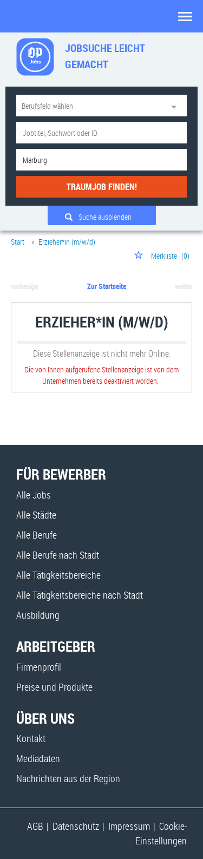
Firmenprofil (38, 666)
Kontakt (30, 738)
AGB (35, 825)
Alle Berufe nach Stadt (57, 554)
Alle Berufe (36, 534)
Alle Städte (36, 514)
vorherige (24, 286)
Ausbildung (38, 614)
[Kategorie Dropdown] (176, 105)
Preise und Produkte (54, 686)
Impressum (129, 825)
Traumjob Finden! (102, 187)
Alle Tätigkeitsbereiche (58, 574)
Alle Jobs (33, 494)
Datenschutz (76, 825)
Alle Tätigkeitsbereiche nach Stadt (79, 594)
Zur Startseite (106, 286)
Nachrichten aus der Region (68, 778)
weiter (183, 286)
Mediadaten (38, 758)
